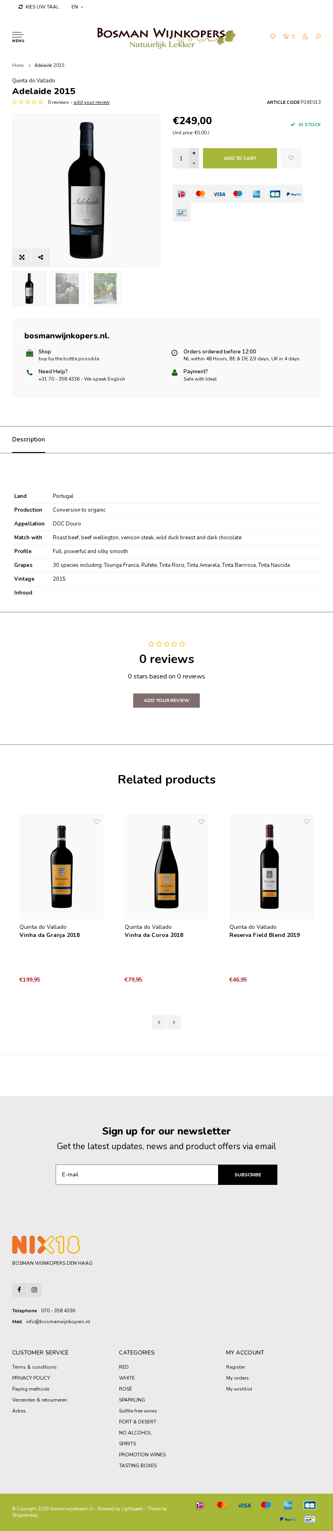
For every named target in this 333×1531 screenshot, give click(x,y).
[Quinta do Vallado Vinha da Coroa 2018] (167, 866)
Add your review (166, 700)
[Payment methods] (182, 194)
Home (18, 65)
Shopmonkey (25, 1515)
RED (124, 1367)
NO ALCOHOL (135, 1433)
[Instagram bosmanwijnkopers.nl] (34, 1290)
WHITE (127, 1378)
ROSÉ (125, 1389)
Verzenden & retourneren (39, 1400)
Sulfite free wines (138, 1411)
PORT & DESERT (137, 1422)
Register (235, 1367)
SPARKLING (132, 1400)
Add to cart (240, 158)
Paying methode (30, 1389)
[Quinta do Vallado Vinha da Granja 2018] (61, 866)
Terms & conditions (34, 1367)
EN (74, 7)
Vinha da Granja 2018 (49, 935)
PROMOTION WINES (142, 1454)
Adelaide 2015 (50, 65)
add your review (92, 102)
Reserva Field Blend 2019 (264, 935)
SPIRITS (127, 1444)
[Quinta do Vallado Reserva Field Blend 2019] (271, 866)
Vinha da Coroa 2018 (154, 935)
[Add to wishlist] (291, 158)
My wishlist (239, 1389)
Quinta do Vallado (33, 80)
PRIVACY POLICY (31, 1378)
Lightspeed (132, 1509)
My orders (237, 1378)
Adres (19, 1411)
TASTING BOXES (138, 1465)
